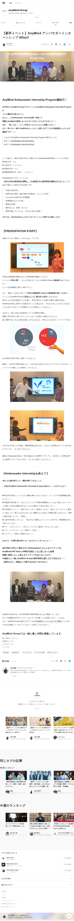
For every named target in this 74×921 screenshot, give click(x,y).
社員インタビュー (53, 652)
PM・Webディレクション (10, 638)
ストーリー (55, 22)
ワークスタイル (27, 652)
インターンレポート (37, 701)
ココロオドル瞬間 (40, 652)
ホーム (3, 22)
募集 (70, 22)
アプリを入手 (67, 858)
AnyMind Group (17, 10)
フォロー (37, 17)
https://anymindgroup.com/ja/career (17, 13)
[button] (38, 853)
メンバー (38, 22)
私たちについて (20, 22)
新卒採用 (6, 652)
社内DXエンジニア (7, 641)
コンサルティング (7, 644)
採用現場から (16, 652)
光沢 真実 (9, 44)
